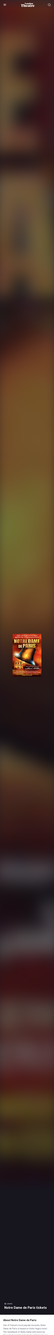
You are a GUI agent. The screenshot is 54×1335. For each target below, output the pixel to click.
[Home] (27, 5)
